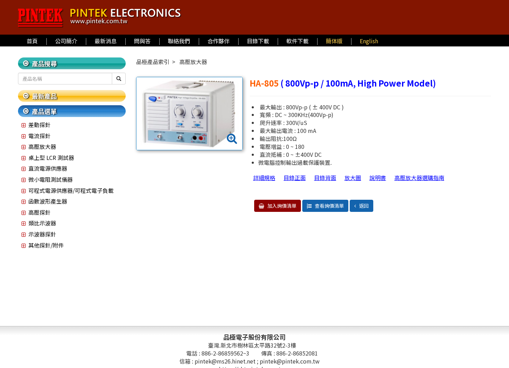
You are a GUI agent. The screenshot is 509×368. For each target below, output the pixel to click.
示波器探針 (42, 234)
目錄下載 (258, 41)
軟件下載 (297, 41)
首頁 (32, 41)
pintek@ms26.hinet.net (226, 361)
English (369, 41)
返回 (363, 205)
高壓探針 (39, 212)
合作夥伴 (218, 41)
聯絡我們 (179, 41)
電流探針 (39, 136)
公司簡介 (66, 41)
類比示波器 (42, 223)
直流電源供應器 (47, 168)
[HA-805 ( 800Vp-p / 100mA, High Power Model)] (189, 113)
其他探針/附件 (46, 245)
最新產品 (44, 95)
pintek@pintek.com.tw (290, 361)
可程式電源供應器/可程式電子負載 (71, 190)
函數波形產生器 (47, 201)
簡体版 (334, 41)
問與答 (142, 41)
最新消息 (106, 41)
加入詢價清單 (281, 205)
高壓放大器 (42, 146)
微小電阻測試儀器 (50, 179)
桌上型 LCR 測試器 (51, 157)
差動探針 (39, 124)
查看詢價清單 (329, 205)
